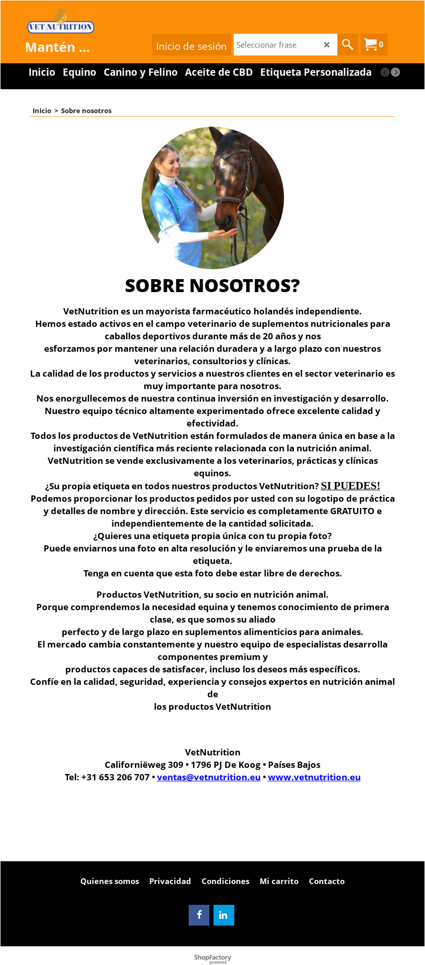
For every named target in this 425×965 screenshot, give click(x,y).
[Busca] (347, 45)
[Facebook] (199, 915)
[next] (395, 72)
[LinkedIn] (224, 915)
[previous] (385, 72)
